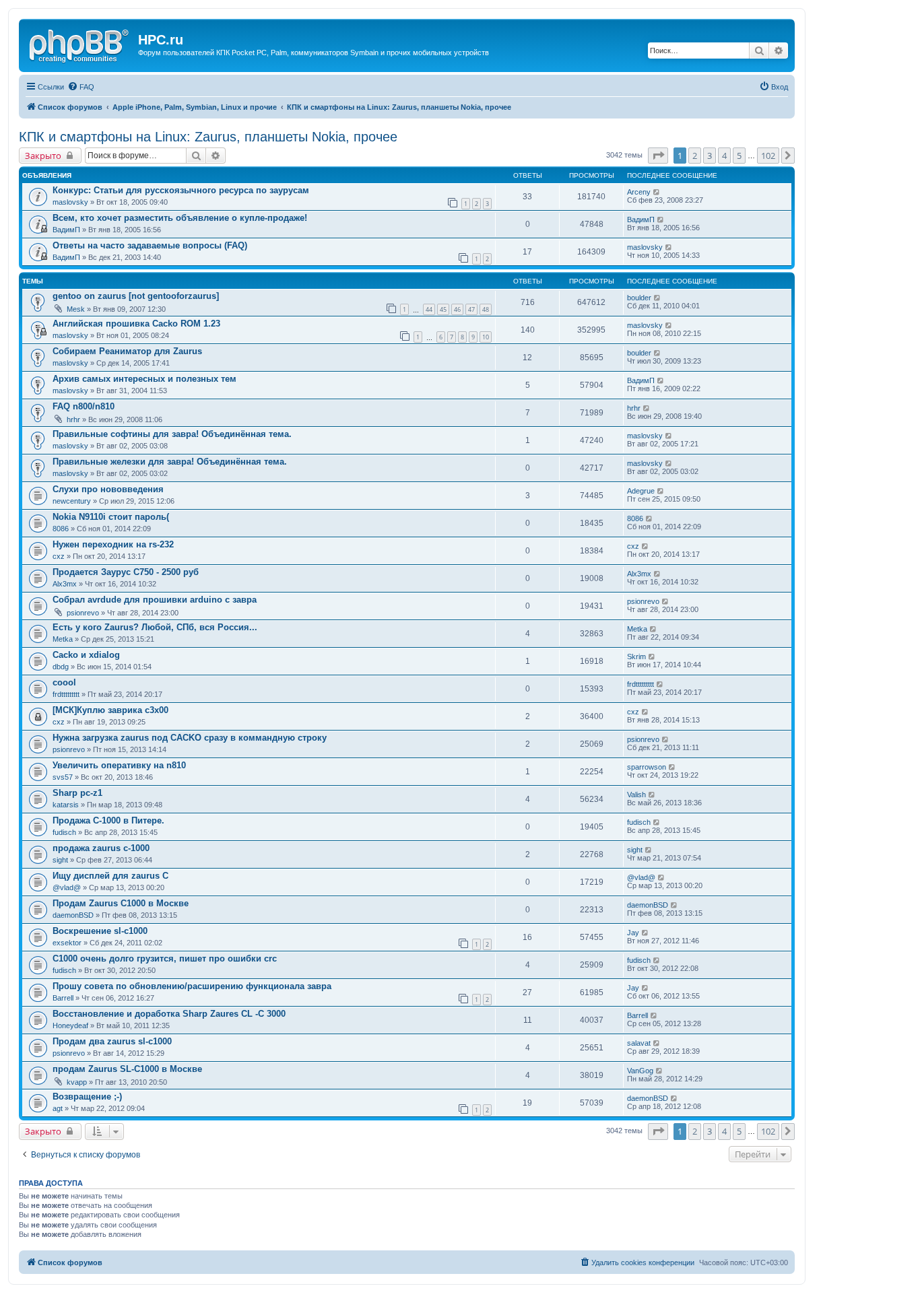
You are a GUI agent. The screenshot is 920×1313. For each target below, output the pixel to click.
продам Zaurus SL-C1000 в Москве (127, 1069)
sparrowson (646, 767)
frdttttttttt (66, 694)
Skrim (636, 656)
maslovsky (70, 202)
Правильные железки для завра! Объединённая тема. (170, 462)
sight (60, 860)
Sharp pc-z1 (77, 793)
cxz (59, 556)
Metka (63, 639)
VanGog (640, 1071)
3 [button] (709, 155)
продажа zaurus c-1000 (101, 848)
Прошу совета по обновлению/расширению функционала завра (192, 986)
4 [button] (724, 155)
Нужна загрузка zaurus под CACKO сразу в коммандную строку (190, 738)
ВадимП (66, 230)
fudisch (64, 832)
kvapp (77, 1082)
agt (58, 1108)
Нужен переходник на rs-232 (113, 544)
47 (471, 309)
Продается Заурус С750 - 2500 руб (126, 572)
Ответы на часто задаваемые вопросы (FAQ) (150, 245)
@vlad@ (67, 887)
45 (443, 309)
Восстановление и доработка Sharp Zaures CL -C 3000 (169, 1014)
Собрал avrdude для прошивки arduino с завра (155, 600)
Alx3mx (65, 584)
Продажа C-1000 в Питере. (108, 820)
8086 (61, 529)
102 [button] (768, 155)
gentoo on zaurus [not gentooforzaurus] (136, 296)
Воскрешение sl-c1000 (100, 931)
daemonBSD (73, 915)
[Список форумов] (80, 43)
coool (64, 682)
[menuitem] (80, 87)
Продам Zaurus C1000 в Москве (121, 903)
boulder (639, 298)
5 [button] (739, 155)
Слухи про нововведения (108, 489)
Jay (633, 933)
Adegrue (641, 491)
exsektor (67, 943)
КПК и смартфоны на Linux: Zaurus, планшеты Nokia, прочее (208, 136)
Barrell (63, 998)
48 (485, 309)
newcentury (72, 501)
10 (485, 337)
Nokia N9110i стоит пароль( (111, 517)
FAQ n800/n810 (83, 406)
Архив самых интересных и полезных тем (144, 379)
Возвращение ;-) (87, 1096)
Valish (636, 794)
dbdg (61, 667)
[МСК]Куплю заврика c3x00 (110, 710)
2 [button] (694, 155)
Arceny (639, 192)
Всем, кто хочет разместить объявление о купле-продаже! (180, 218)
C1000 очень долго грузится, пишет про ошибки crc (165, 958)
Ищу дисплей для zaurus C (110, 876)
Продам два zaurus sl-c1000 (112, 1041)
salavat (639, 1043)
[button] (658, 155)
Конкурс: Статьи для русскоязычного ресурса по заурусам (181, 190)
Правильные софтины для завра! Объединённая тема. (172, 434)
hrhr (73, 419)
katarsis (66, 805)
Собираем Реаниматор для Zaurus (127, 351)
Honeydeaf (70, 1025)
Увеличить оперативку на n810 (119, 765)
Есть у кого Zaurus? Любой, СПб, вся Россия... (155, 627)
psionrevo (83, 613)
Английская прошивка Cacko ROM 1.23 (136, 323)
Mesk (76, 309)
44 (429, 309)
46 (457, 309)
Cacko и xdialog (86, 655)
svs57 (63, 777)
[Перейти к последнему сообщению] (657, 192)
